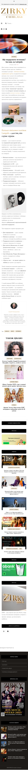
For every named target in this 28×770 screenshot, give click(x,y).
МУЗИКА (14, 56)
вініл (12, 331)
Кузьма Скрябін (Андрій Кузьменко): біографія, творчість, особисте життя (14, 362)
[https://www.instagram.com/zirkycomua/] (4, 631)
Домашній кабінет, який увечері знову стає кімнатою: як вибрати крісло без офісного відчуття (14, 493)
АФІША (14, 405)
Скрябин (18, 331)
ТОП (21, 548)
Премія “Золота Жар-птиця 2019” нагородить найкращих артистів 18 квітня (14, 409)
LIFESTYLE (14, 488)
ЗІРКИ (10, 767)
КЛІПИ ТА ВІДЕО (14, 509)
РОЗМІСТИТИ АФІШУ (7, 668)
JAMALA (7, 331)
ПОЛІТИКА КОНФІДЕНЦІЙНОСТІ (9, 672)
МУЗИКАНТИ (18, 358)
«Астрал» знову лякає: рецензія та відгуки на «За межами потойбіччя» (14, 552)
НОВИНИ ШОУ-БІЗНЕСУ (14, 529)
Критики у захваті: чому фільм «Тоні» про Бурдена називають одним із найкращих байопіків (14, 472)
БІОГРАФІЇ (9, 358)
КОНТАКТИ (4, 665)
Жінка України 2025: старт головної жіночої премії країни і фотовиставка (14, 385)
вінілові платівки (15, 93)
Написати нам (23, 4)
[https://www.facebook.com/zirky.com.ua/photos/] (8, 631)
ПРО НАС (4, 661)
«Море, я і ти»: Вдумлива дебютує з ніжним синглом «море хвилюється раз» (14, 513)
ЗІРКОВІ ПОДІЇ (14, 381)
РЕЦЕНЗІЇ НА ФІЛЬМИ (13, 467)
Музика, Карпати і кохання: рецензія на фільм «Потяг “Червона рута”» (14, 532)
